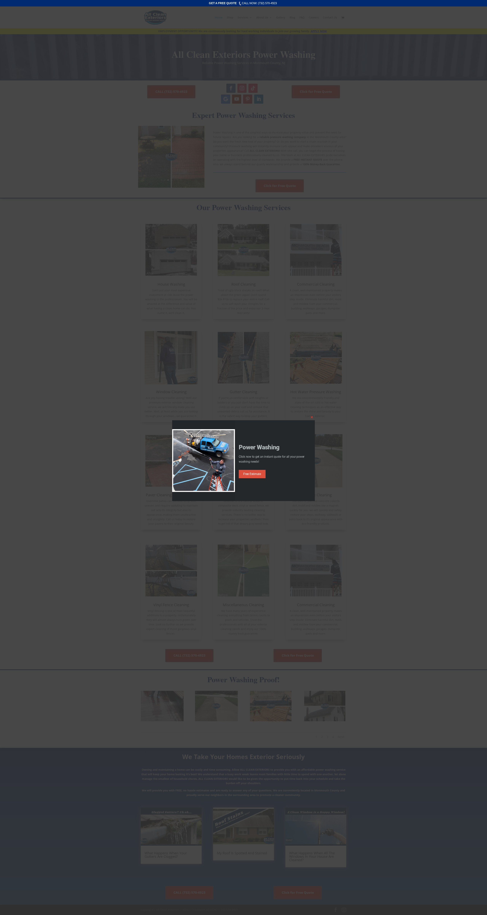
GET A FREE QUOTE (223, 3)
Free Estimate (252, 474)
